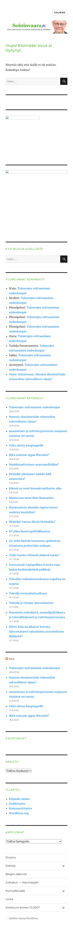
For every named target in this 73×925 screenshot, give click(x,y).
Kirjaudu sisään (19, 799)
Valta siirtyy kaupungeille (26, 445)
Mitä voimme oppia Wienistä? (29, 455)
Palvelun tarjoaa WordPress (23, 918)
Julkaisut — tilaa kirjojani (22, 882)
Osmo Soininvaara (21, 374)
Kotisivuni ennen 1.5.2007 (23, 907)
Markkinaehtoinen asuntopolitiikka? (34, 464)
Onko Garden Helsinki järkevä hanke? (34, 555)
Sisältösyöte (17, 803)
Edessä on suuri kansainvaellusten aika (35, 488)
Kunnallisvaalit (15, 890)
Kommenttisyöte (20, 808)
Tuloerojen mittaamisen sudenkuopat (34, 407)
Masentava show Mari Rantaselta (31, 498)
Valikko (60, 12)
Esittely (11, 865)
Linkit (9, 899)
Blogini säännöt (16, 874)
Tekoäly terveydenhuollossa (28, 593)
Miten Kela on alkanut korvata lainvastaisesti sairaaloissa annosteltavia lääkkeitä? (36, 631)
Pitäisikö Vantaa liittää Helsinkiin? (32, 521)
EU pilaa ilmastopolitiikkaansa (29, 531)
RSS (12, 659)
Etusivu (11, 857)
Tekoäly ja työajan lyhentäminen (31, 603)
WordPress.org (19, 813)
